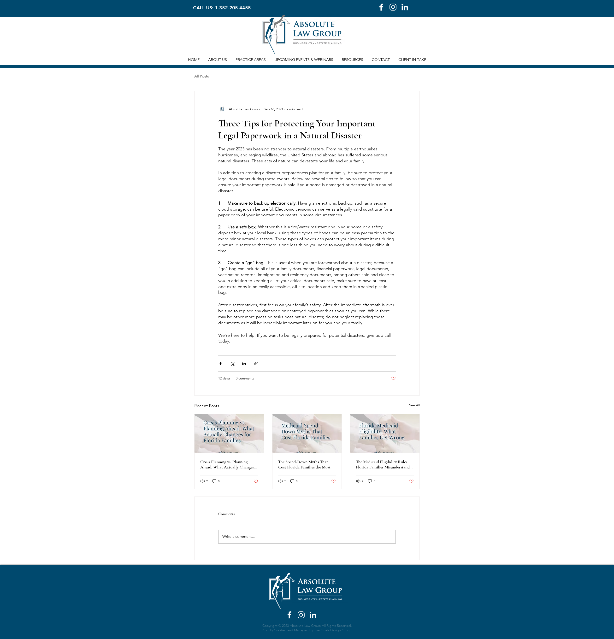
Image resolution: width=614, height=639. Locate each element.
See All (414, 405)
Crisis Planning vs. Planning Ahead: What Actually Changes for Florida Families (227, 464)
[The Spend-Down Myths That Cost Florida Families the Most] (307, 433)
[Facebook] (381, 7)
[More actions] (393, 109)
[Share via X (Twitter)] (232, 363)
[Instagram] (393, 7)
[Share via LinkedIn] (244, 363)
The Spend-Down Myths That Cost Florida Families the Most (304, 464)
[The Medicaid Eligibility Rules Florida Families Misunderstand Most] (384, 433)
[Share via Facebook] (220, 363)
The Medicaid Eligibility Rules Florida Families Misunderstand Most (383, 464)
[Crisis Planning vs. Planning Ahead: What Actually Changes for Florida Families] (229, 433)
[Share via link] (256, 363)
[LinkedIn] (404, 7)
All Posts (201, 76)
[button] (217, 60)
